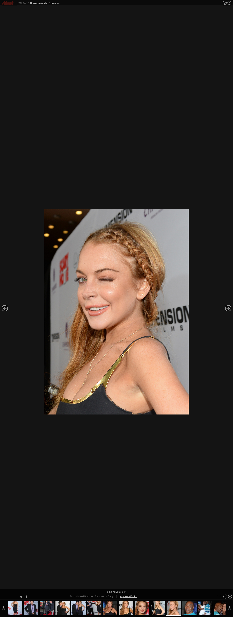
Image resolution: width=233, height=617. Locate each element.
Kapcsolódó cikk (128, 596)
